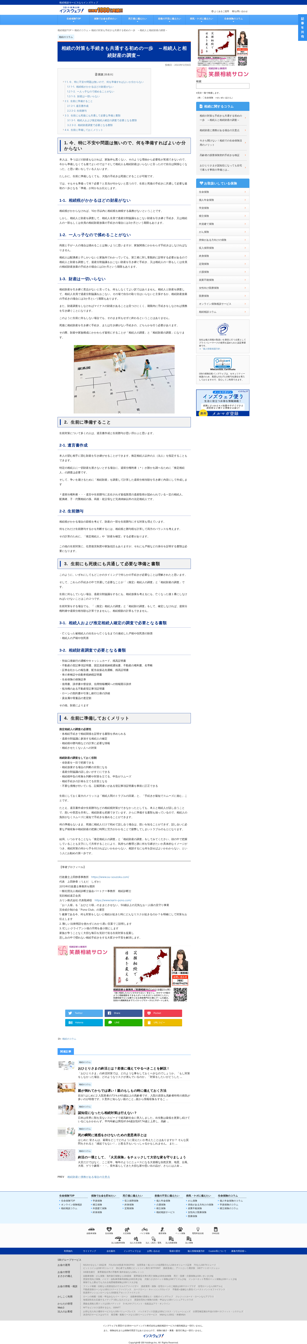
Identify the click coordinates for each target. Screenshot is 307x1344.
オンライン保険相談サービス (215, 303)
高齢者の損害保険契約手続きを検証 (219, 155)
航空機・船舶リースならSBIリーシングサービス (134, 1314)
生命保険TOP (74, 18)
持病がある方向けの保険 (212, 239)
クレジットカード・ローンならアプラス (195, 1296)
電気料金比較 (198, 1233)
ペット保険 (180, 1233)
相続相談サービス (165, 1212)
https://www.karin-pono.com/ (113, 900)
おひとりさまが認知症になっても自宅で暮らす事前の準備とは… (221, 167)
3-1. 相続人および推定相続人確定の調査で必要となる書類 (102, 120)
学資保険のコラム (229, 1204)
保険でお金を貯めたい (105, 18)
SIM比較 (215, 1233)
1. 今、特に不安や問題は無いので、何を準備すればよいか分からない (104, 81)
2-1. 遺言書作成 (77, 105)
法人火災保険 (136, 1242)
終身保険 (204, 255)
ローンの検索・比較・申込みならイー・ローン (105, 1296)
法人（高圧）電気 (153, 1242)
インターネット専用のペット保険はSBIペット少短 (213, 1279)
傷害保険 (162, 1233)
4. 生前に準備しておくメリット (84, 129)
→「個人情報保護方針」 (210, 348)
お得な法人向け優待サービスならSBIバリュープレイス (109, 1311)
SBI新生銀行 (89, 1272)
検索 (198, 81)
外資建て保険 (206, 223)
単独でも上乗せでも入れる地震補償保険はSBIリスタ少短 (110, 1282)
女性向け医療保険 (209, 287)
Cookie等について (217, 1251)
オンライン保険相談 (71, 1204)
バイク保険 (145, 1233)
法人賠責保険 (171, 1242)
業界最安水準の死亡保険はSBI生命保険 (152, 1276)
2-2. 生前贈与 (77, 110)
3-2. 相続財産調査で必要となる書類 (90, 125)
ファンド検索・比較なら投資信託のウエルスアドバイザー (111, 1286)
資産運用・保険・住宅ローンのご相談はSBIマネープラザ (168, 1286)
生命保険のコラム (233, 18)
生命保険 (204, 191)
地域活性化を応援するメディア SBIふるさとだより (107, 1299)
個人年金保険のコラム (231, 1200)
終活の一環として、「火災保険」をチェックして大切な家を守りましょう (132, 1157)
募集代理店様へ (238, 1251)
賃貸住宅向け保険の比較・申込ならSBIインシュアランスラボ (163, 1299)
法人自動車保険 (118, 1242)
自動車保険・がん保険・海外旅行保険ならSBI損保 (107, 1276)
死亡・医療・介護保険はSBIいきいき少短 (193, 1276)
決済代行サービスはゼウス (96, 1314)
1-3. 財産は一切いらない (83, 96)
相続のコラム (69, 1038)
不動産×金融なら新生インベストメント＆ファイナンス (199, 1289)
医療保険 (204, 295)
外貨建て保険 (100, 1208)
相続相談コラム (207, 311)
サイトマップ (89, 1251)
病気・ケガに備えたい (201, 18)
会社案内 (111, 1251)
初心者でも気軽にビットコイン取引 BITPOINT (138, 1268)
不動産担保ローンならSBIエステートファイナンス (107, 1289)
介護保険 (204, 271)
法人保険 (189, 1242)
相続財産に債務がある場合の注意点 (88, 1177)
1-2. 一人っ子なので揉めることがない (90, 91)
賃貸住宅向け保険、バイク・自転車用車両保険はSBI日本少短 (112, 1279)
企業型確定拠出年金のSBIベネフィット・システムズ (218, 1311)
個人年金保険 (206, 199)
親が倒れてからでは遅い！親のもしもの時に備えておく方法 (122, 1090)
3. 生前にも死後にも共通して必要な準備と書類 (92, 115)
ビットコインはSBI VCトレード (98, 1268)
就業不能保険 (206, 279)
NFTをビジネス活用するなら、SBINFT (102, 1307)
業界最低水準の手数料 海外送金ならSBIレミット (121, 1272)
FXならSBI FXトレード (205, 1265)
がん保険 (204, 231)
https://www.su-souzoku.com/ (110, 877)
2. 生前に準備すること (79, 101)
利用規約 (68, 1251)
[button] (223, 363)
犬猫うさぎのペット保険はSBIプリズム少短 (165, 1279)
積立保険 (204, 215)
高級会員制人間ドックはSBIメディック (102, 1303)
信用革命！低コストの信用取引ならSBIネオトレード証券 (164, 1265)
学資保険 (204, 207)
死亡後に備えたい (137, 18)
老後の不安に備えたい (169, 18)
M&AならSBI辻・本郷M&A (172, 1314)
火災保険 (127, 1233)
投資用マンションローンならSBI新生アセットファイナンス (111, 1292)
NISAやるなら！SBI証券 (94, 1265)
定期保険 (204, 263)
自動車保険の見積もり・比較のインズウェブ (151, 1296)
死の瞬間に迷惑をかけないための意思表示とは (112, 1135)
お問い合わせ (241, 11)
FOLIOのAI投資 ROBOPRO (121, 1265)
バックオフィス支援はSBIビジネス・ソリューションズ (164, 1311)
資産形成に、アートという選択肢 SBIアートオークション (191, 1268)
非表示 (108, 74)
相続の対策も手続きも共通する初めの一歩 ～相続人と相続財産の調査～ (221, 117)
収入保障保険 (206, 247)
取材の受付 (174, 1251)
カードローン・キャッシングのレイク (152, 1289)
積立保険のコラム (229, 1208)
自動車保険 (91, 1233)
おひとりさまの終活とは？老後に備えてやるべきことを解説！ (124, 1068)
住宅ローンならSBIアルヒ (210, 1286)
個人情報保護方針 (196, 1251)
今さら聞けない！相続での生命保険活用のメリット (221, 142)
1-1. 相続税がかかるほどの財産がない (90, 86)
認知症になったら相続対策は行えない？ (107, 1113)
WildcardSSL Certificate (222, 369)
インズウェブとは (132, 1251)
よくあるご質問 (221, 11)
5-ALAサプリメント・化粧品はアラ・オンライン (146, 1303)
